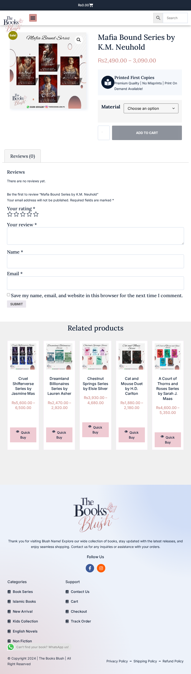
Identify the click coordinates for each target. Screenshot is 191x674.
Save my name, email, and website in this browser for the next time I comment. (97, 295)
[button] (33, 18)
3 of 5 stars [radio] (23, 214)
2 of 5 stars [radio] (16, 214)
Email (15, 273)
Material (110, 106)
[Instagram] (101, 568)
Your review (22, 224)
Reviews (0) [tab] (22, 156)
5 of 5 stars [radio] (36, 214)
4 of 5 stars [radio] (29, 214)
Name (15, 251)
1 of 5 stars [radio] (10, 214)
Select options (23, 419)
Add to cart (147, 133)
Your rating (21, 208)
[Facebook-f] (90, 568)
